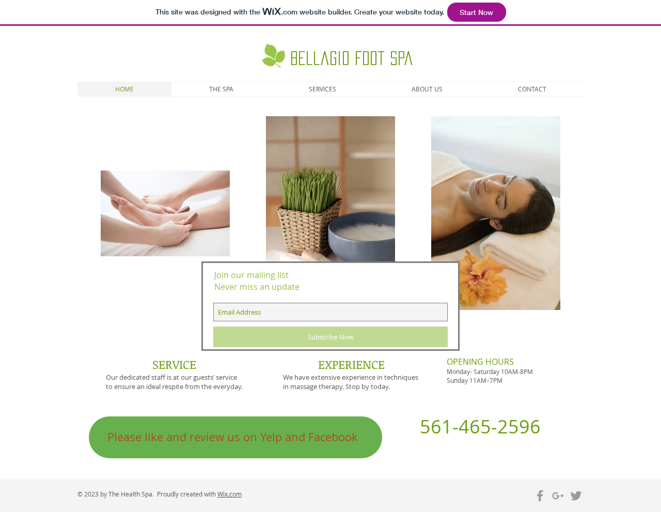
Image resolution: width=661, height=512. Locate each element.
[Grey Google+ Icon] (557, 495)
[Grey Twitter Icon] (576, 495)
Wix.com (229, 494)
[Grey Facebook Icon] (539, 495)
